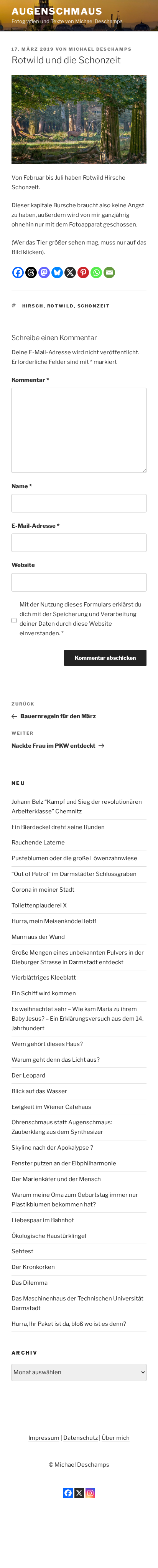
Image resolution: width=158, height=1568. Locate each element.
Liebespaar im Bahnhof (43, 1220)
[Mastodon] (44, 272)
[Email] (109, 272)
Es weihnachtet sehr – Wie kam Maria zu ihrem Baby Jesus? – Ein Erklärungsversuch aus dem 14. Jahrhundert (77, 1019)
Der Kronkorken (33, 1267)
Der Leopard (28, 1075)
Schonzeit (93, 306)
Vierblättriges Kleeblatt (44, 977)
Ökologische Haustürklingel (49, 1236)
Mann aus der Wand (38, 937)
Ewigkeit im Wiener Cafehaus (51, 1107)
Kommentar (30, 380)
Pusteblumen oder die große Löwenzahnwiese (74, 858)
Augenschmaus (57, 11)
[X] (70, 272)
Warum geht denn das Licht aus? (56, 1059)
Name (22, 486)
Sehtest (22, 1251)
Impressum (43, 1437)
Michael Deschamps (100, 49)
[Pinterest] (83, 272)
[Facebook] (18, 272)
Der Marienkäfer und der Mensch (56, 1179)
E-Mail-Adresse (35, 525)
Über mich (116, 1437)
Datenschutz (80, 1437)
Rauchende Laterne (38, 842)
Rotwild (60, 306)
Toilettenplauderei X (39, 905)
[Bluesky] (57, 272)
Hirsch (33, 306)
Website (23, 565)
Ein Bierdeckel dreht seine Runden (58, 827)
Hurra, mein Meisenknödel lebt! (54, 921)
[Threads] (31, 272)
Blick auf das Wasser (39, 1091)
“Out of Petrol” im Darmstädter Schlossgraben (74, 874)
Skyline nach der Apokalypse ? (52, 1147)
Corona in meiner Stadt (43, 889)
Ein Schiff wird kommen (44, 993)
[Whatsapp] (96, 272)
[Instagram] (90, 1493)
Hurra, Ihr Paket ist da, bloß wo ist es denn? (69, 1323)
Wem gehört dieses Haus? (47, 1044)
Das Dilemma (30, 1282)
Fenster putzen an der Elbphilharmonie (64, 1163)
